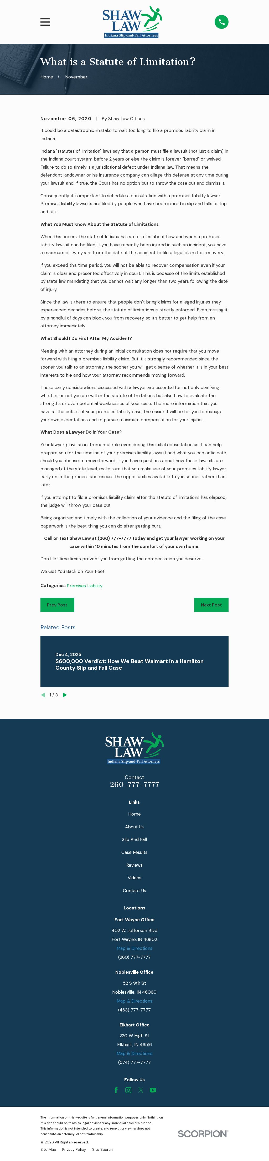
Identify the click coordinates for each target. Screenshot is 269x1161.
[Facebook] (116, 1090)
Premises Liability (84, 586)
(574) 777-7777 (134, 1062)
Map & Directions (134, 948)
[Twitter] (141, 1090)
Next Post (211, 605)
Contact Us (134, 890)
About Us (134, 827)
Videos (134, 878)
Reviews (134, 865)
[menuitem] (48, 1149)
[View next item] (65, 695)
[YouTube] (153, 1090)
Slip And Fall (134, 839)
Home (134, 814)
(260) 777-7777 (114, 538)
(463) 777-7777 (134, 1010)
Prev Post (57, 605)
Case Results (134, 852)
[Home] (132, 21)
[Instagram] (128, 1090)
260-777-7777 (134, 784)
